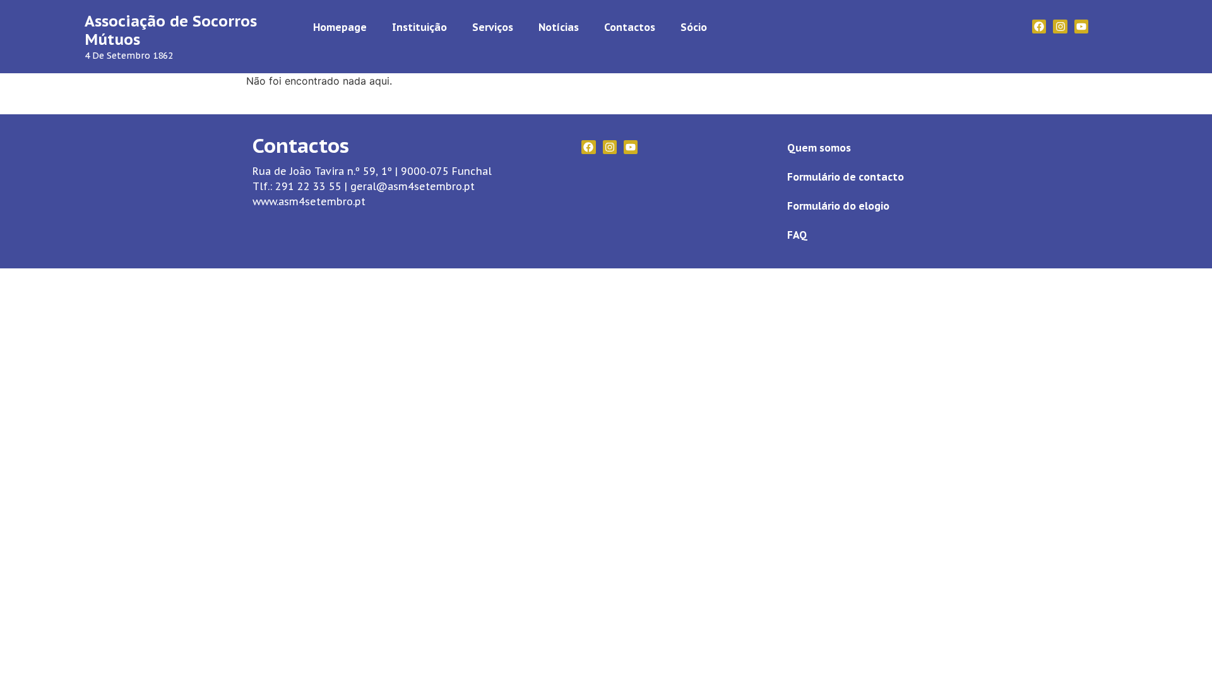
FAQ (797, 235)
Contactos (629, 27)
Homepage (340, 27)
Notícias (558, 27)
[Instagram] (1060, 26)
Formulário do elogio (838, 206)
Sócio (693, 27)
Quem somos (819, 147)
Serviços (492, 27)
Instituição (419, 27)
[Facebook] (1039, 26)
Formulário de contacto (845, 176)
